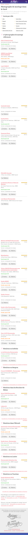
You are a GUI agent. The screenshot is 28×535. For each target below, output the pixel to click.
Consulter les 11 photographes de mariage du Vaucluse (14, 491)
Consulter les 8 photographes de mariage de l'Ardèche (15, 364)
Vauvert (17, 26)
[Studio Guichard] (14, 322)
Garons (4, 26)
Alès (3, 19)
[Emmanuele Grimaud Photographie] (14, 430)
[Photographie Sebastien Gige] (14, 462)
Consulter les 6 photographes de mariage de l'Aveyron (15, 384)
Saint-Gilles (18, 19)
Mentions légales (7, 530)
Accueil (1, 1)
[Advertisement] (14, 224)
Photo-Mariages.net (16, 529)
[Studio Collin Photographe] (14, 309)
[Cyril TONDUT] (14, 69)
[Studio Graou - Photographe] (14, 444)
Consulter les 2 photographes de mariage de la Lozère (15, 471)
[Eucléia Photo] (14, 122)
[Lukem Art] (14, 409)
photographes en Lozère (12, 497)
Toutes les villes (19, 30)
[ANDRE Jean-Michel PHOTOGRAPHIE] (14, 55)
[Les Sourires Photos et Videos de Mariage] (14, 187)
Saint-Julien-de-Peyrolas (21, 21)
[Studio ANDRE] (14, 284)
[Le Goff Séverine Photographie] (14, 354)
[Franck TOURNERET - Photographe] (14, 374)
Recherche (26, 1)
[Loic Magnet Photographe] (14, 200)
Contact (13, 530)
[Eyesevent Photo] (14, 137)
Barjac (3, 23)
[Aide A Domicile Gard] (14, 43)
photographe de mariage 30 (7, 505)
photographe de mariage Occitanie (17, 504)
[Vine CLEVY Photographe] (14, 336)
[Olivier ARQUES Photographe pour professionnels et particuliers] (14, 271)
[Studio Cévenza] (14, 297)
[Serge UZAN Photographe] (14, 396)
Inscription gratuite (20, 530)
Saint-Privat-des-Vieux (21, 23)
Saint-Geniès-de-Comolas (8, 30)
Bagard (4, 21)
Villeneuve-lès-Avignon (21, 28)
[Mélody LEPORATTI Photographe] (14, 244)
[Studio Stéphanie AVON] (14, 481)
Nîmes (4, 28)
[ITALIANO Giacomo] (14, 174)
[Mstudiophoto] (14, 258)
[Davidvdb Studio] (14, 108)
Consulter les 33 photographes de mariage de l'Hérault (15, 453)
